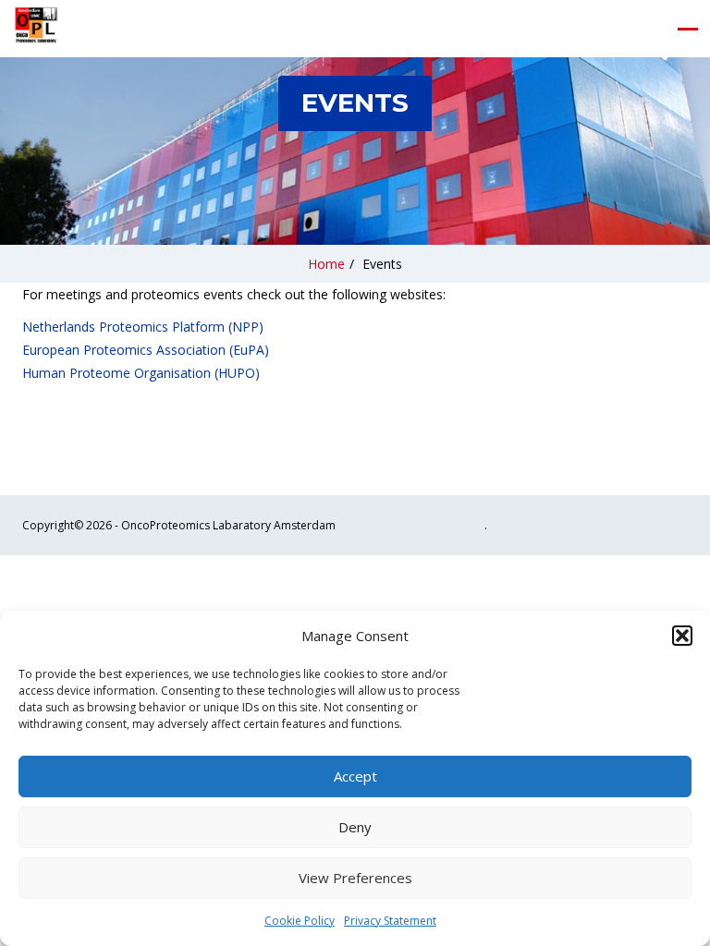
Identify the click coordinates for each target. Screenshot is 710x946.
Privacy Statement (390, 920)
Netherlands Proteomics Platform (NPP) (142, 326)
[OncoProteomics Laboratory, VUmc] (35, 28)
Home (326, 264)
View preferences (355, 877)
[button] (682, 635)
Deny (355, 827)
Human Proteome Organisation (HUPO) (141, 373)
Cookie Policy (299, 920)
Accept (355, 776)
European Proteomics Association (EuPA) (145, 349)
